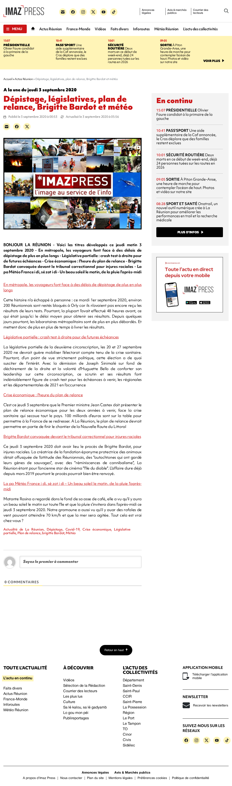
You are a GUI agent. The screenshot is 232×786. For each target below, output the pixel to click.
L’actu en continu (17, 678)
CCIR (127, 696)
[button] (15, 29)
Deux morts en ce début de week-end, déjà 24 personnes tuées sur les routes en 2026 (123, 53)
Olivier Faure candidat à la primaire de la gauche (18, 50)
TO (125, 729)
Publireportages (76, 718)
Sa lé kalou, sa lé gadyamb (85, 707)
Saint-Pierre (132, 702)
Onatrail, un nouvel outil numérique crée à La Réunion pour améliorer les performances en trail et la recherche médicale (187, 212)
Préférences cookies (152, 778)
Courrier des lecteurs (200, 11)
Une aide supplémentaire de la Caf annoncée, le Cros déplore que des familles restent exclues (71, 52)
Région (128, 713)
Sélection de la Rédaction (84, 685)
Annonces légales (148, 11)
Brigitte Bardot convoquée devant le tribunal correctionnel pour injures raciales (72, 436)
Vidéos (100, 29)
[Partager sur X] (27, 126)
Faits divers (120, 29)
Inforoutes (141, 29)
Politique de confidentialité (190, 778)
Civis (127, 740)
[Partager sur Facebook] (16, 126)
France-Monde (78, 29)
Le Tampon (132, 723)
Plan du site (95, 778)
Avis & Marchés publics (132, 772)
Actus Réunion (50, 29)
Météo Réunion (166, 29)
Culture (69, 702)
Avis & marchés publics (176, 11)
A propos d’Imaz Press (39, 778)
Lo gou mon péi (75, 713)
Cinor (127, 734)
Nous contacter (71, 778)
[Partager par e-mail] (6, 126)
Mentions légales (121, 778)
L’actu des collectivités (200, 29)
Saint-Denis (132, 685)
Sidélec (129, 745)
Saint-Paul (131, 691)
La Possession (134, 707)
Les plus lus (72, 696)
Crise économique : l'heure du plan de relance (43, 394)
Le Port (128, 718)
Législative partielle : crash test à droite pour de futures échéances (61, 337)
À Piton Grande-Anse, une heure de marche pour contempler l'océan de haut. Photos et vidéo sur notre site (175, 53)
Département (133, 680)
